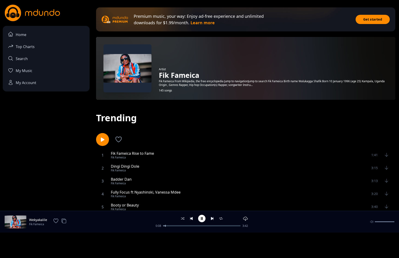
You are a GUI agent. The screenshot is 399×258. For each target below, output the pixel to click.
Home (21, 34)
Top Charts (25, 46)
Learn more (202, 22)
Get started (372, 19)
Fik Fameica (36, 224)
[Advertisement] (199, 244)
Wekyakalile (38, 220)
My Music (24, 70)
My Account (26, 82)
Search (22, 58)
